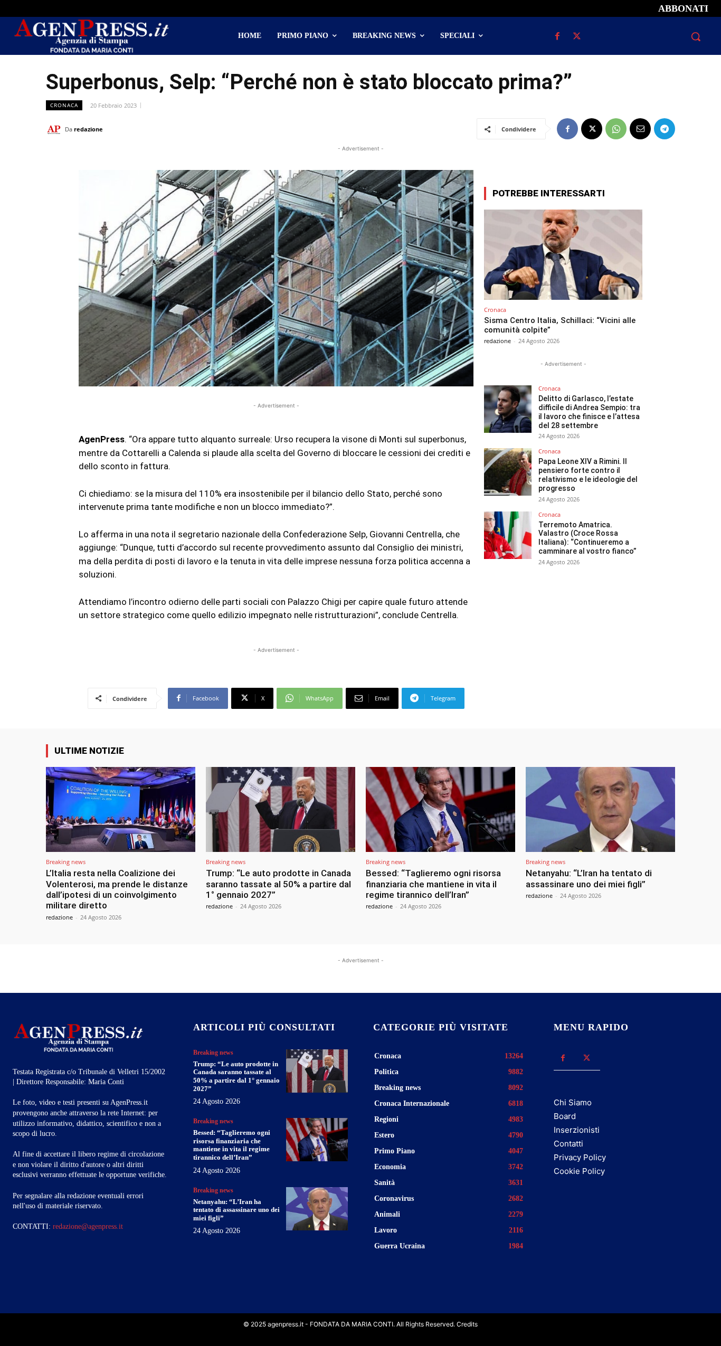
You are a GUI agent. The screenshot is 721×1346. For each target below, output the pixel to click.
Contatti (568, 1144)
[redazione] (55, 129)
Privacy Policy (580, 1157)
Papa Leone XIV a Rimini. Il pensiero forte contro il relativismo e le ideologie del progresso (588, 474)
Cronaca (64, 105)
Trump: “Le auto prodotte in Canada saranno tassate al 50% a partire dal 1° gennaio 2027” (278, 884)
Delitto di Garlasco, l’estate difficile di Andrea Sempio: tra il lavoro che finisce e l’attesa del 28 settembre (589, 411)
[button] (695, 36)
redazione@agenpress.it (88, 1226)
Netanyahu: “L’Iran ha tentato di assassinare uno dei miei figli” (589, 878)
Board (565, 1116)
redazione (88, 129)
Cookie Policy (579, 1171)
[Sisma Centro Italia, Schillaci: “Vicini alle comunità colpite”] (563, 255)
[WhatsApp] (616, 128)
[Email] (640, 128)
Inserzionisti (577, 1130)
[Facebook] (558, 37)
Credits (467, 1324)
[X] (577, 37)
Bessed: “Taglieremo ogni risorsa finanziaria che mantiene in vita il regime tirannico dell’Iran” (433, 884)
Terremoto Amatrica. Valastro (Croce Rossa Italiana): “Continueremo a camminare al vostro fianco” (587, 537)
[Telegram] (664, 128)
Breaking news (66, 862)
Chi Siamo (573, 1102)
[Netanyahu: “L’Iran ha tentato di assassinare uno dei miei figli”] (600, 809)
